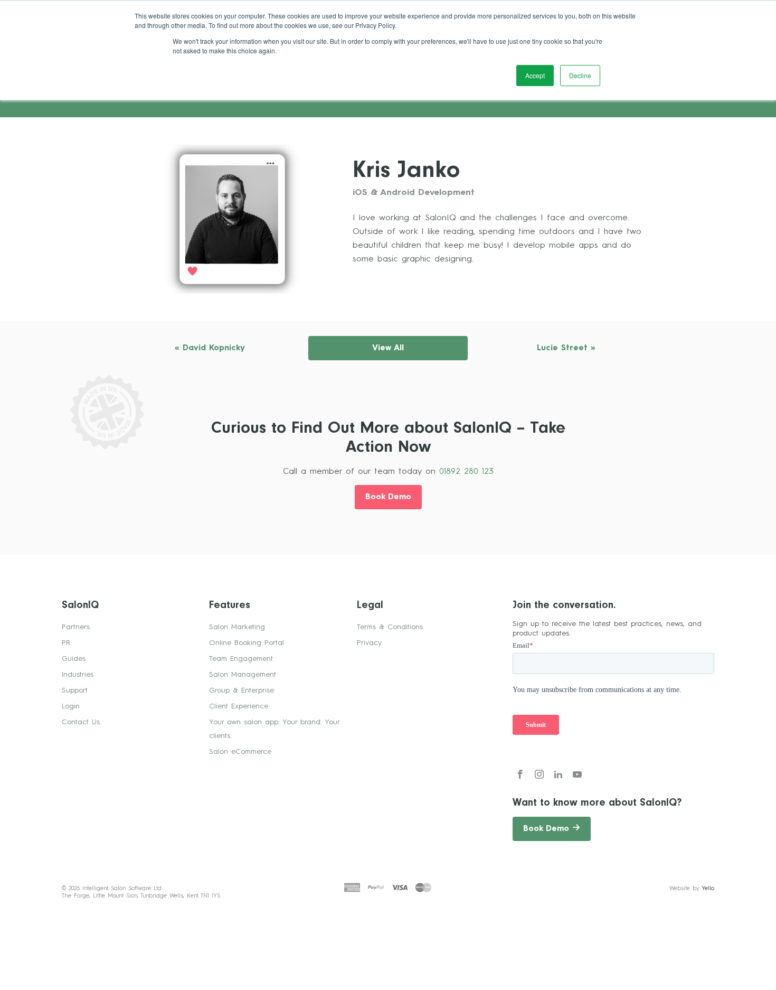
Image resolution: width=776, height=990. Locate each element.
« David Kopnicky (210, 348)
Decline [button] (580, 75)
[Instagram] (539, 776)
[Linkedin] (558, 776)
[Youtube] (577, 776)
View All (388, 348)
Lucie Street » (566, 348)
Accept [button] (535, 75)
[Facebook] (520, 776)
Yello (708, 889)
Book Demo (388, 497)
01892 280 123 (466, 472)
